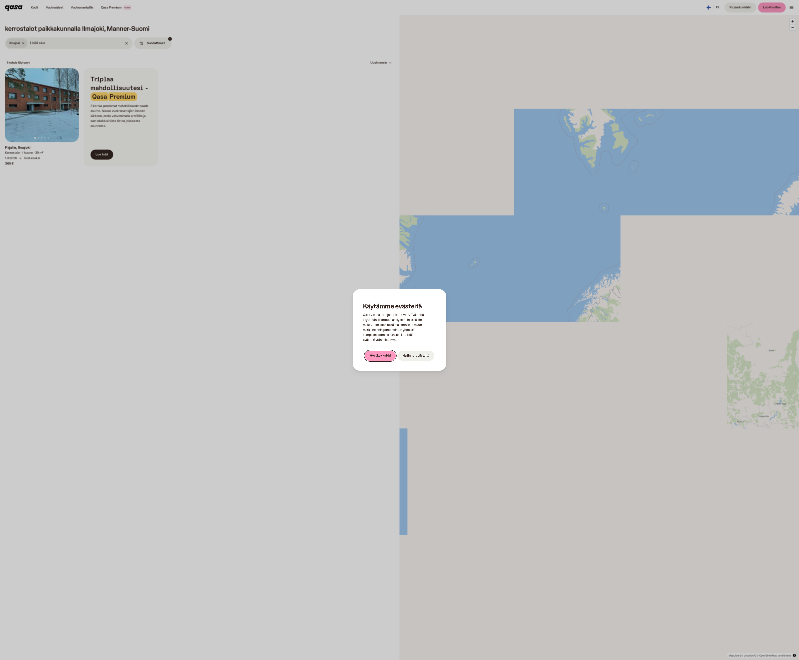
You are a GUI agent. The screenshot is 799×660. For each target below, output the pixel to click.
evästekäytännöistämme (380, 340)
